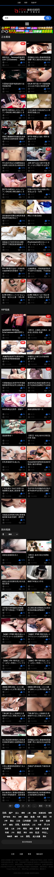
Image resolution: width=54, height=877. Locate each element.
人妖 (12, 829)
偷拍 (11, 825)
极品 (25, 832)
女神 (41, 821)
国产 (11, 813)
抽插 (19, 817)
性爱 (38, 817)
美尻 (19, 832)
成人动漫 (36, 836)
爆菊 (23, 813)
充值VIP (33, 3)
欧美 (33, 817)
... (34, 806)
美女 (12, 821)
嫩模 (16, 836)
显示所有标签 (27, 842)
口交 (18, 821)
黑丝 (44, 836)
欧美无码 (26, 825)
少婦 (5, 821)
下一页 (48, 806)
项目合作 (39, 854)
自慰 (6, 829)
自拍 (31, 832)
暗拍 (25, 828)
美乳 (28, 836)
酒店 (45, 817)
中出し (45, 832)
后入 (17, 813)
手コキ (47, 824)
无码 (4, 813)
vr (50, 817)
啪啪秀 (9, 836)
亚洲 (48, 821)
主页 (12, 854)
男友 (14, 817)
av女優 (45, 828)
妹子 (4, 825)
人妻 (29, 813)
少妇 (18, 829)
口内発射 (27, 821)
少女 (12, 832)
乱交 (37, 832)
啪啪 (34, 813)
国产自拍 (6, 817)
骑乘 (50, 813)
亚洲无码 (42, 813)
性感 (7, 832)
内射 (39, 825)
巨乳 (17, 824)
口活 (35, 821)
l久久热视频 (25, 873)
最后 (40, 806)
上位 (33, 825)
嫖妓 (26, 817)
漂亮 (31, 829)
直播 (37, 828)
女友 (21, 836)
